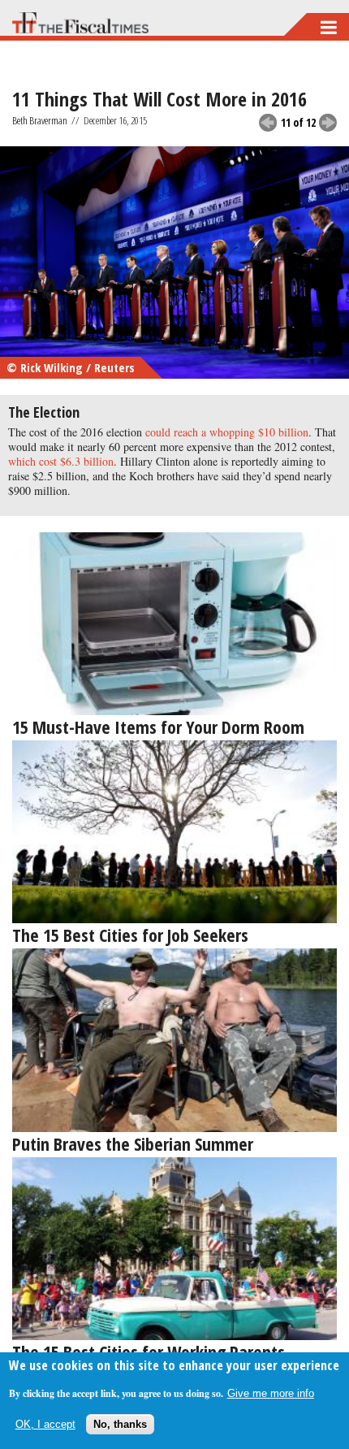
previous (268, 123)
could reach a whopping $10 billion (226, 432)
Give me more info (270, 1393)
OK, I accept (45, 1424)
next (328, 123)
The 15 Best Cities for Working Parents (148, 1351)
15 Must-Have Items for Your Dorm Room (158, 726)
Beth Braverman (39, 120)
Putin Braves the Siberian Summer (132, 1143)
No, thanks (120, 1424)
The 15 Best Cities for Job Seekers (130, 934)
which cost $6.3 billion (61, 461)
